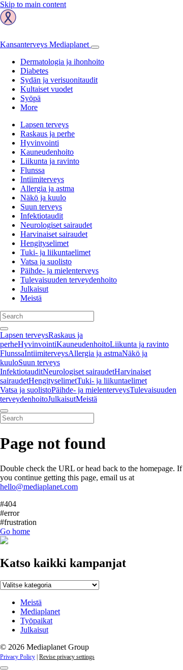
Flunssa (32, 170)
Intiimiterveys (42, 179)
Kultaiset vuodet (46, 89)
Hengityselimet (44, 243)
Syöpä (30, 98)
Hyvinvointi (39, 142)
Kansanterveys (44, 44)
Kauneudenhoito (47, 152)
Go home (15, 531)
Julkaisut (34, 289)
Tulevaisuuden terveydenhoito (68, 279)
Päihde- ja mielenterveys (59, 270)
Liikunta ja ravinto (49, 161)
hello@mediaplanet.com (39, 486)
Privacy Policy (17, 656)
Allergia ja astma (47, 188)
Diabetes (34, 70)
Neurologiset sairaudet (56, 225)
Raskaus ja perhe (47, 133)
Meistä (31, 298)
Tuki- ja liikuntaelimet (55, 252)
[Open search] (4, 328)
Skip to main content (33, 4)
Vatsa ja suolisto (46, 261)
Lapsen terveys (44, 124)
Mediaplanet (40, 611)
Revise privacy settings (67, 656)
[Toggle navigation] (95, 47)
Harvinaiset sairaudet (53, 234)
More (29, 107)
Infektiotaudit (41, 215)
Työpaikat (36, 620)
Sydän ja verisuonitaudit (59, 80)
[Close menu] (4, 410)
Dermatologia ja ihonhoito (62, 61)
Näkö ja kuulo (43, 197)
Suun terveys (41, 206)
